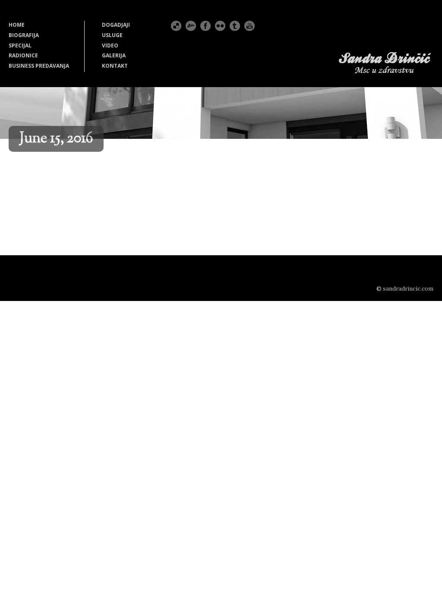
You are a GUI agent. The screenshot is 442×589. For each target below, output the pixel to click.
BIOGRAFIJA (24, 35)
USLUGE (112, 35)
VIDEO (110, 45)
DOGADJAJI (116, 24)
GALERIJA (114, 55)
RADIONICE (23, 55)
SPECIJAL (20, 45)
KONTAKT (115, 65)
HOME (17, 24)
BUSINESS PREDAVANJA (39, 65)
